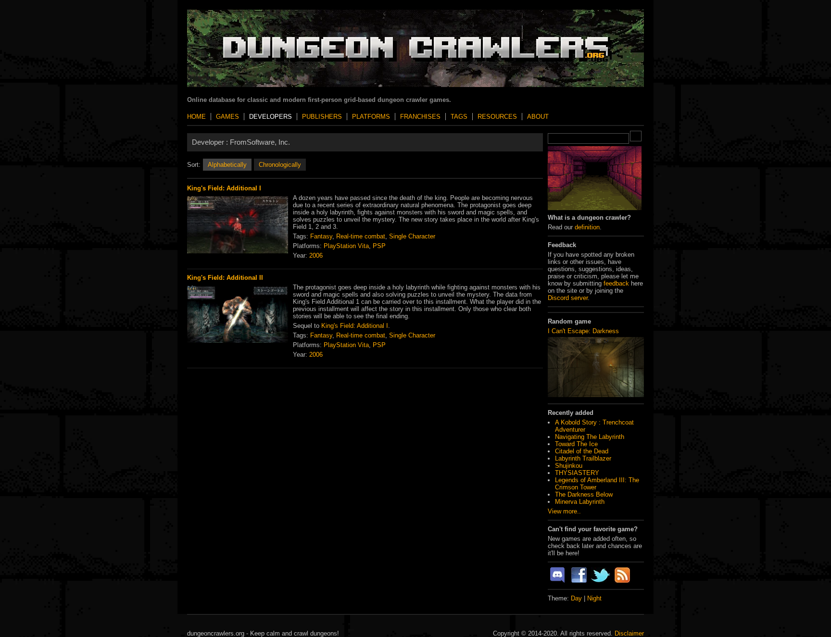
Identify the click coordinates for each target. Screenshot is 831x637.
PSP (379, 246)
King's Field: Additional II (225, 277)
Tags (459, 116)
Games (227, 116)
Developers (270, 116)
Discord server (568, 297)
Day (576, 598)
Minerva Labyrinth (579, 501)
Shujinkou (568, 465)
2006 (316, 255)
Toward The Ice (576, 444)
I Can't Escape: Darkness (583, 331)
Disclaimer (629, 633)
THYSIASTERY (577, 472)
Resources (497, 116)
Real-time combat (360, 236)
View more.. (564, 511)
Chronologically (280, 164)
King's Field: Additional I (224, 188)
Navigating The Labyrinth (589, 436)
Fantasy (321, 236)
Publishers (322, 116)
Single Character (412, 236)
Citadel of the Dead (581, 451)
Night (594, 598)
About (538, 116)
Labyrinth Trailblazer (583, 458)
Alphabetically (227, 164)
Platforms (371, 116)
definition (587, 227)
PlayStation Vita (346, 246)
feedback (616, 283)
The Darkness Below (584, 494)
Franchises (420, 116)
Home (196, 116)
